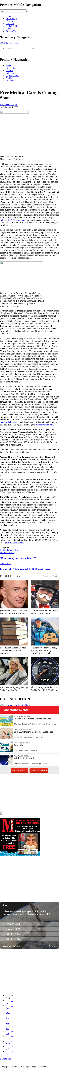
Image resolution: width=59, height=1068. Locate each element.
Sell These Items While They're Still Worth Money (13, 650)
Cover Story (11, 18)
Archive (9, 28)
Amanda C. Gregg (8, 104)
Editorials (4, 550)
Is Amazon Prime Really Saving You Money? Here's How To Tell (44, 650)
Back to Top (5, 1059)
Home (8, 16)
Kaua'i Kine (14, 550)
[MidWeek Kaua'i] (9, 43)
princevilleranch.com (14, 542)
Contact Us (11, 31)
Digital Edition (12, 26)
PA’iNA (9, 21)
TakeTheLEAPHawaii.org (12, 220)
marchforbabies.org (8, 422)
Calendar (10, 23)
